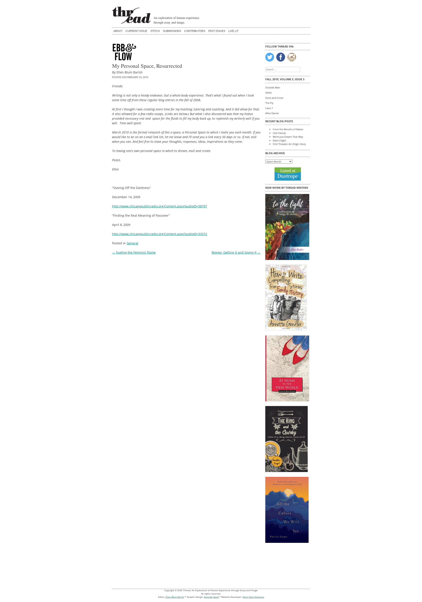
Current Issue (136, 31)
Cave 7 (269, 108)
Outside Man (272, 87)
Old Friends (279, 133)
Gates (268, 92)
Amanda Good (211, 597)
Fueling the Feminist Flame (134, 252)
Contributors (194, 31)
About (117, 31)
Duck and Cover (274, 97)
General (132, 243)
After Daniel (272, 113)
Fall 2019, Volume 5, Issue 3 (284, 79)
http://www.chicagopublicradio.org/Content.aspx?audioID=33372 (159, 234)
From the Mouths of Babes (288, 129)
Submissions (172, 31)
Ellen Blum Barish (174, 597)
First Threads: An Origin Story (289, 144)
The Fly (269, 102)
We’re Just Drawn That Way (288, 136)
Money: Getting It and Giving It (236, 252)
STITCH (155, 31)
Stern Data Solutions (253, 597)
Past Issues (216, 31)
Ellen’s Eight (279, 140)
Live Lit (233, 31)
